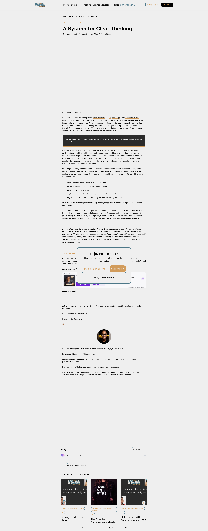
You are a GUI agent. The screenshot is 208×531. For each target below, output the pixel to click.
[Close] (128, 250)
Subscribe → (117, 268)
